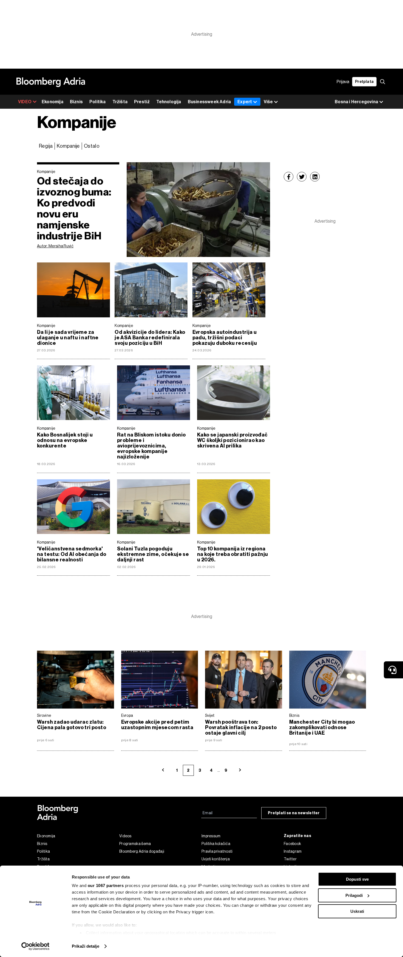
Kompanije (68, 146)
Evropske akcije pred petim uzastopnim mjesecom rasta (157, 724)
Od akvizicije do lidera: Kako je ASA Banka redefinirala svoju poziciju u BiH (150, 337)
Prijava (343, 81)
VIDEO (25, 101)
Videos (125, 836)
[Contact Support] (393, 669)
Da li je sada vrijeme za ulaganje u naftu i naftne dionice (68, 337)
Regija (46, 146)
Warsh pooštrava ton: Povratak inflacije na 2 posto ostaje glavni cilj (241, 727)
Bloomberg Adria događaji (141, 851)
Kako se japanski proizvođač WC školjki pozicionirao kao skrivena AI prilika (232, 440)
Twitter (290, 859)
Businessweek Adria (209, 101)
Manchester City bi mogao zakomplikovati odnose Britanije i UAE (322, 727)
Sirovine (44, 715)
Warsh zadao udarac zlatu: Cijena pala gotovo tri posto (71, 724)
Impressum (211, 836)
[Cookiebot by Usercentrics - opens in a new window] (35, 946)
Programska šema (135, 843)
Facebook (292, 843)
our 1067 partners (106, 885)
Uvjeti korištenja (216, 859)
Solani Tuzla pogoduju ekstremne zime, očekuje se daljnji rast (153, 554)
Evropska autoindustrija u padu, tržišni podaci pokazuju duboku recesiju (224, 337)
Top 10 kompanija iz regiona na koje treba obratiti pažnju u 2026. (232, 554)
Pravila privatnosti (217, 851)
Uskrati (357, 911)
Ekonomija (52, 101)
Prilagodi (354, 895)
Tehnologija (168, 101)
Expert (244, 101)
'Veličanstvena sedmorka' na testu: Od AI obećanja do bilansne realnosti (71, 554)
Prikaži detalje (85, 946)
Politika (97, 101)
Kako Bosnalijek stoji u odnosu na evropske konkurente (65, 440)
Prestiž (142, 101)
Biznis (76, 101)
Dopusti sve (357, 879)
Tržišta (119, 101)
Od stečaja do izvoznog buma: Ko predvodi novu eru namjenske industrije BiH (74, 208)
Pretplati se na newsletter (294, 813)
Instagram (293, 851)
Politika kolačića (216, 843)
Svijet (210, 715)
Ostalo (92, 146)
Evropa (127, 715)
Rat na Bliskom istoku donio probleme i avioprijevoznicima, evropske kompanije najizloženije (151, 446)
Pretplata (364, 81)
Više (268, 101)
